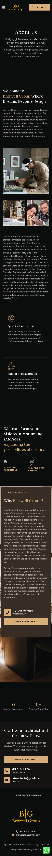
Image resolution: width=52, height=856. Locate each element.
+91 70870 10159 (23, 610)
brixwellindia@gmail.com (26, 778)
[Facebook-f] (23, 801)
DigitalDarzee (35, 849)
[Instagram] (29, 801)
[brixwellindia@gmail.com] (7, 780)
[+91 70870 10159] (7, 612)
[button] (3, 7)
